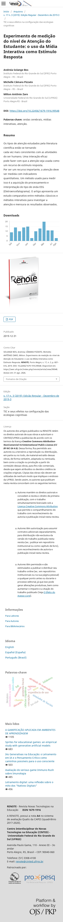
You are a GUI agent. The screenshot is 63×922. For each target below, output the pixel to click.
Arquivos (18, 11)
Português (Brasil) (15, 657)
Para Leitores (12, 615)
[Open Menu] (3, 3)
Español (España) (15, 652)
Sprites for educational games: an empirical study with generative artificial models (31, 743)
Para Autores (12, 621)
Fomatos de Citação (16, 379)
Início (6, 11)
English (9, 647)
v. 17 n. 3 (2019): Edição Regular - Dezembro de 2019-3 (31, 15)
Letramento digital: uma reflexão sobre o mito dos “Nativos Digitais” (29, 783)
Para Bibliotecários (14, 626)
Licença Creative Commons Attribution (38, 506)
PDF (10, 319)
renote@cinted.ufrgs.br (29, 861)
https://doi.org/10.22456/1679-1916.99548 (34, 110)
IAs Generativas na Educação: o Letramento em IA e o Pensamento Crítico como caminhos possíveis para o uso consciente (30, 758)
